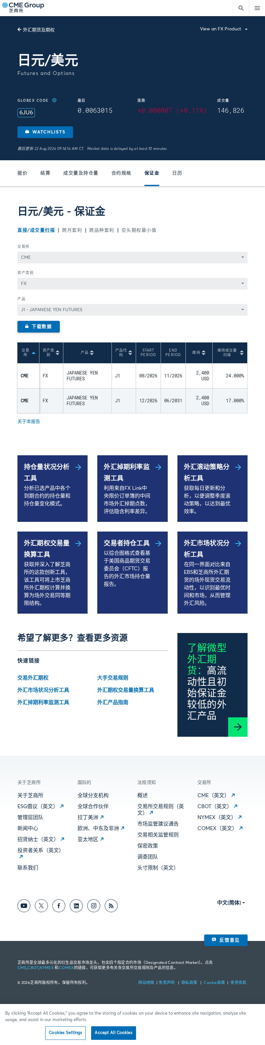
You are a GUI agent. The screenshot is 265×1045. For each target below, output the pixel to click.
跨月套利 (72, 230)
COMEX (66, 968)
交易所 (23, 246)
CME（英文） (213, 795)
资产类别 (25, 273)
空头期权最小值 (139, 230)
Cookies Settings (65, 1033)
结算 (45, 173)
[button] (45, 132)
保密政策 (147, 846)
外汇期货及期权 (39, 30)
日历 (177, 173)
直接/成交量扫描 (36, 230)
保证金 (152, 173)
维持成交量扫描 (227, 353)
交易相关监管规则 (158, 835)
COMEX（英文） (217, 828)
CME (21, 968)
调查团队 (147, 857)
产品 (21, 299)
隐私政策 (189, 983)
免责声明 (167, 983)
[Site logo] (23, 8)
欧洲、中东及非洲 (98, 828)
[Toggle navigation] (257, 8)
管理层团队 (30, 817)
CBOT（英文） (214, 806)
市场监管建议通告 (158, 824)
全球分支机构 (93, 795)
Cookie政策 (214, 983)
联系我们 (27, 868)
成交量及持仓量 (81, 173)
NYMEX (46, 968)
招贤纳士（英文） (38, 839)
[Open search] (241, 8)
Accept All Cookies (113, 1033)
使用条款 (238, 983)
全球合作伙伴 (93, 806)
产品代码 (121, 353)
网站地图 (146, 983)
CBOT (32, 968)
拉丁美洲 (88, 817)
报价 (22, 173)
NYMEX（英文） (216, 817)
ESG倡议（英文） (37, 806)
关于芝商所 (30, 795)
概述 (142, 795)
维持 (196, 352)
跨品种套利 (101, 230)
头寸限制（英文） (158, 868)
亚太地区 (88, 839)
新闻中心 (27, 828)
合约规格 (121, 173)
